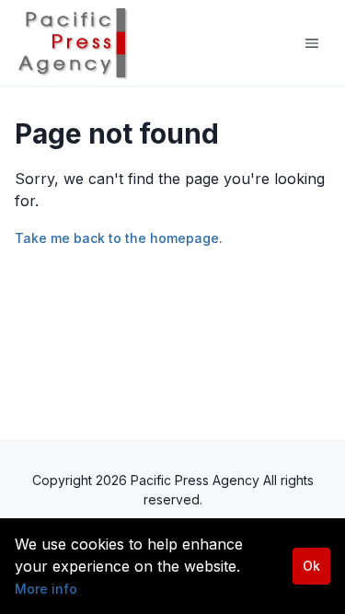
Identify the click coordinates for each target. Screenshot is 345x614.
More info (46, 589)
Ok (311, 565)
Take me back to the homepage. (119, 238)
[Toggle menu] (311, 43)
